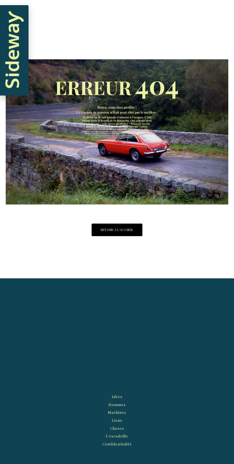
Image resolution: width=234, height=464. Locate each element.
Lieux (117, 420)
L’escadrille (117, 435)
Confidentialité (117, 443)
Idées (117, 396)
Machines (117, 412)
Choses (117, 428)
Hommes (117, 404)
